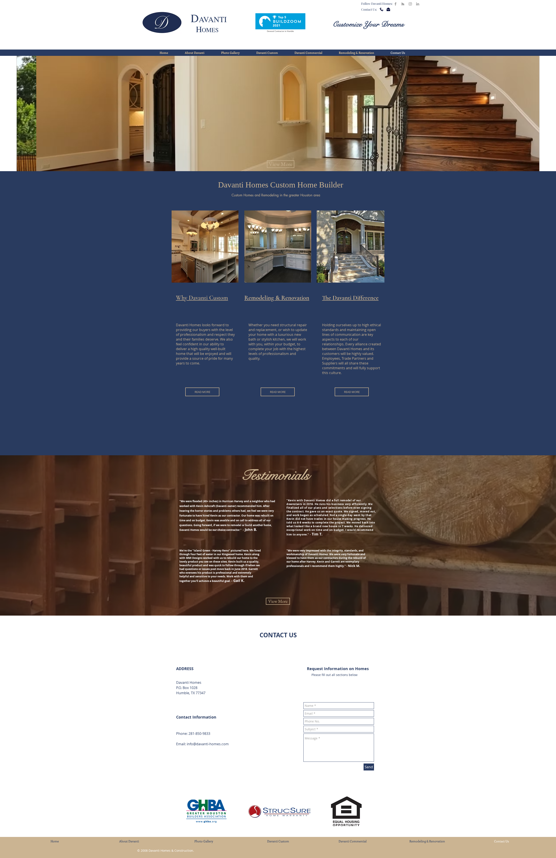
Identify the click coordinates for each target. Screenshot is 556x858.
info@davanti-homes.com (208, 744)
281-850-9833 (199, 733)
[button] (276, 113)
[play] (528, 167)
